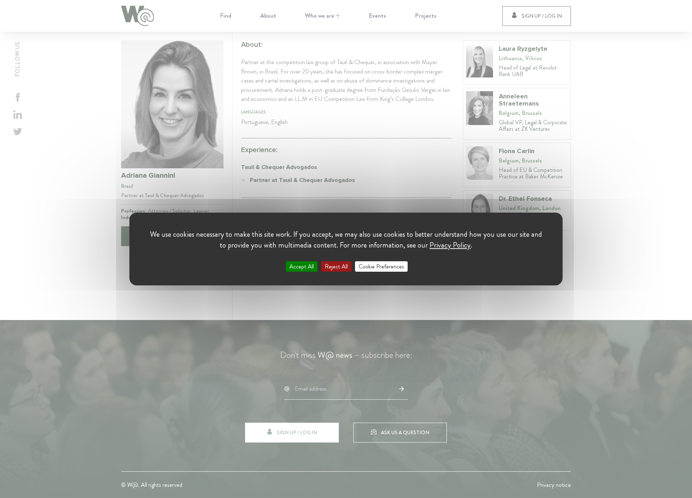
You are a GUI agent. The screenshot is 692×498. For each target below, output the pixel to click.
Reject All (336, 266)
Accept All (301, 266)
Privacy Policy (450, 245)
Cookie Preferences (381, 266)
